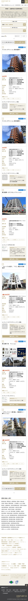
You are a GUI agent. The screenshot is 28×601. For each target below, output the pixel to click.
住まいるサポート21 (21, 549)
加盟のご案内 (8, 590)
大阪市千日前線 (11, 509)
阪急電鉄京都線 (12, 519)
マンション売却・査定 (14, 565)
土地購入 (14, 563)
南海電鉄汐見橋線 (20, 517)
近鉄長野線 (15, 513)
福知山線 (22, 501)
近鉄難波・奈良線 (20, 511)
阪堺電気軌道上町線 (15, 527)
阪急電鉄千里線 (19, 519)
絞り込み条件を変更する (14, 599)
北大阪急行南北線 (14, 529)
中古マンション (6, 563)
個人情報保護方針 (23, 590)
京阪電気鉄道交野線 (15, 523)
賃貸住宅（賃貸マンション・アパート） (17, 541)
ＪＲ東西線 (16, 503)
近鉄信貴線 (3, 513)
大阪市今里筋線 (23, 505)
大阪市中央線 (4, 509)
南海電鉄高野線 (4, 517)
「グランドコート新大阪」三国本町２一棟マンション (13, 412)
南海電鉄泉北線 (4, 519)
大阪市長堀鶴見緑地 (15, 505)
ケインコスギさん (7, 569)
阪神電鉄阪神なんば (20, 525)
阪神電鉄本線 (12, 525)
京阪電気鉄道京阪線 (5, 523)
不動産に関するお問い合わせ (19, 591)
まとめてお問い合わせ (20, 42)
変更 (24, 24)
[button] (24, 63)
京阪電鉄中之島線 (5, 525)
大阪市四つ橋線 (18, 507)
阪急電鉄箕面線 (19, 521)
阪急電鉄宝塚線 (12, 521)
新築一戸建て (4, 540)
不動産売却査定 (4, 543)
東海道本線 (3, 501)
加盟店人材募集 (4, 550)
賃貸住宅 (5, 565)
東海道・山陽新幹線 (5, 505)
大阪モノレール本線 (5, 529)
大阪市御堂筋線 (4, 507)
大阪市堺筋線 (18, 509)
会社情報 (3, 590)
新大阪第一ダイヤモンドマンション (12, 192)
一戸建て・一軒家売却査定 (6, 545)
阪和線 (6, 503)
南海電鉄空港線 (12, 517)
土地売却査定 (16, 545)
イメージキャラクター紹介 (15, 550)
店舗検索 (19, 547)
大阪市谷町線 (11, 507)
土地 (21, 540)
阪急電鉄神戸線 (4, 521)
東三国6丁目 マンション (9, 343)
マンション (17, 540)
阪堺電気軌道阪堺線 (5, 527)
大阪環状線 (13, 501)
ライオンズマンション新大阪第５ (11, 49)
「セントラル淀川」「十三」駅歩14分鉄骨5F (13, 267)
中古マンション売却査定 (14, 543)
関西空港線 (10, 503)
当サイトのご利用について (8, 591)
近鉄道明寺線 (21, 513)
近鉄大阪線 (13, 511)
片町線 (2, 503)
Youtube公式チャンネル (6, 554)
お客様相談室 (5, 593)
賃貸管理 (14, 547)
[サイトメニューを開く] (26, 1)
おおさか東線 (22, 503)
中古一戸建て (10, 540)
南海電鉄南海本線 (13, 515)
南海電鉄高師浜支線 (22, 515)
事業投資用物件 (4, 541)
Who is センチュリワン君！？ (7, 552)
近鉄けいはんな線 (5, 515)
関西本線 (9, 501)
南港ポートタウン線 (5, 511)
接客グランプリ (18, 552)
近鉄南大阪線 (10, 513)
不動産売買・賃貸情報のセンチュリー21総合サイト (13, 537)
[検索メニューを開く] (23, 1)
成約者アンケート (16, 554)
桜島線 (18, 501)
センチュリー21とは (5, 549)
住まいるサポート (15, 567)
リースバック (13, 549)
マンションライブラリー (6, 547)
